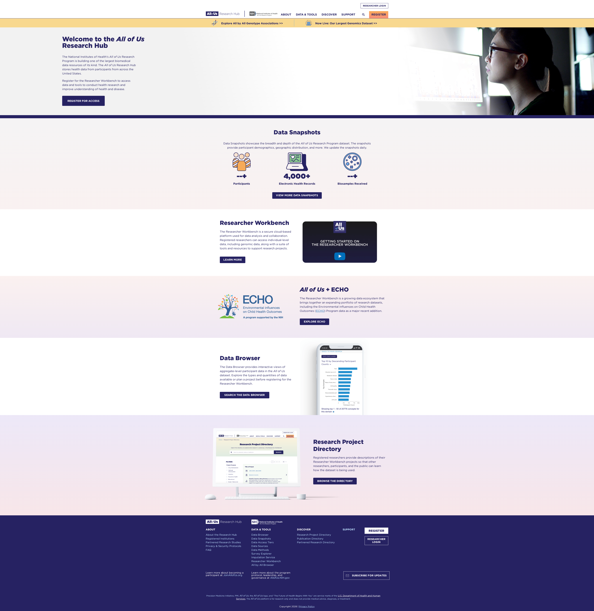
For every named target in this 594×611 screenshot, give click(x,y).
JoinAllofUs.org (232, 575)
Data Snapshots (261, 538)
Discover (329, 14)
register (378, 14)
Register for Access (83, 100)
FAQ (208, 549)
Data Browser (260, 534)
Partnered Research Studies (223, 542)
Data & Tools (306, 14)
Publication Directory (310, 538)
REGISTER (376, 531)
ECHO (320, 310)
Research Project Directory (314, 534)
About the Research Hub (221, 534)
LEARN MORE (232, 259)
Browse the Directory (335, 481)
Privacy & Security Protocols (223, 546)
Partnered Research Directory (316, 542)
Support (348, 14)
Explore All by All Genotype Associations (249, 23)
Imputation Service (263, 557)
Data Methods (260, 549)
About (286, 14)
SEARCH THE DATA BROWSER (244, 394)
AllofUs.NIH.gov (280, 577)
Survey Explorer (261, 553)
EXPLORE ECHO (314, 321)
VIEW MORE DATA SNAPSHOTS (297, 195)
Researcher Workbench (266, 561)
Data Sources (259, 546)
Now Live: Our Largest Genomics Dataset (344, 23)
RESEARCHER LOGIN (374, 5)
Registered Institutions (220, 538)
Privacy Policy (307, 606)
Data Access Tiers (262, 542)
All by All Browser (262, 564)
